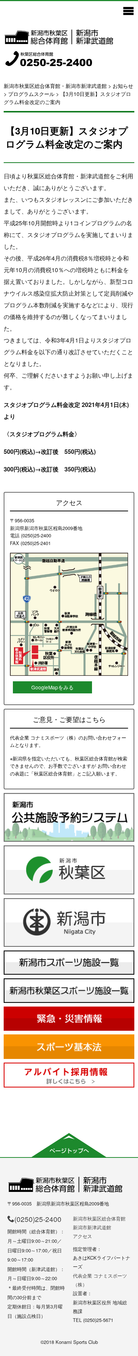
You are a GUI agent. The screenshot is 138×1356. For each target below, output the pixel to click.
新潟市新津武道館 (92, 1227)
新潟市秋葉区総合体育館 (99, 1218)
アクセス (82, 1236)
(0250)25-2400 (37, 1219)
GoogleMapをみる (52, 687)
